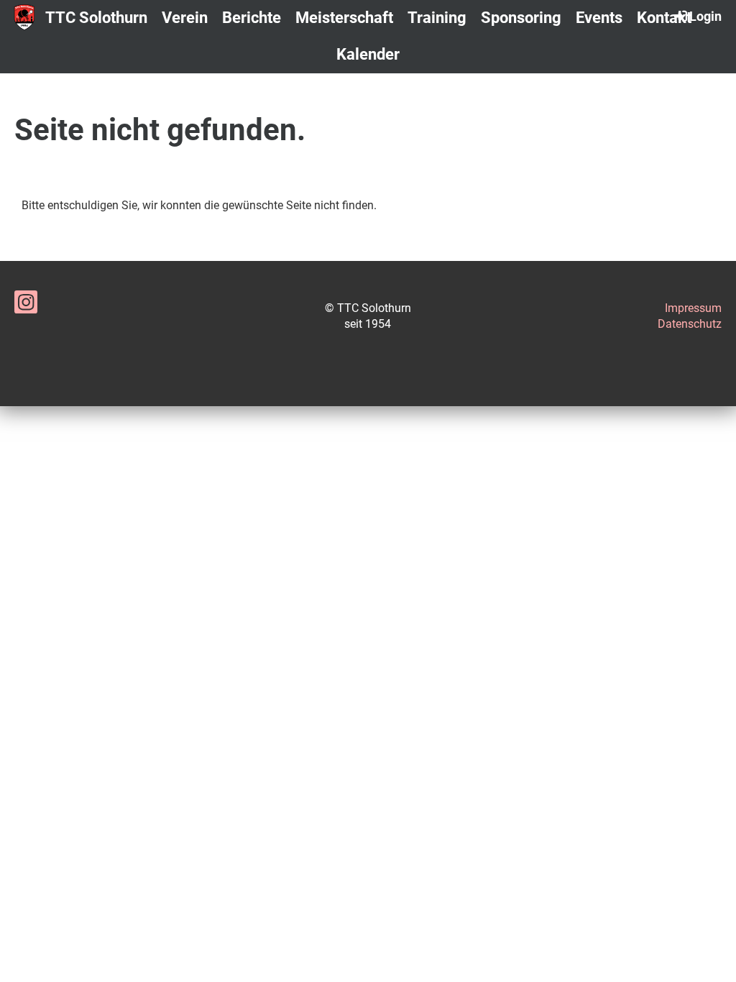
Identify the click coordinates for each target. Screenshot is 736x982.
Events (599, 18)
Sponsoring (521, 18)
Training (437, 18)
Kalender (368, 54)
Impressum (693, 308)
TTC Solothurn (96, 18)
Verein (185, 18)
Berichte (251, 18)
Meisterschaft (344, 18)
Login (705, 16)
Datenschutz (690, 324)
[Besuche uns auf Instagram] (25, 305)
